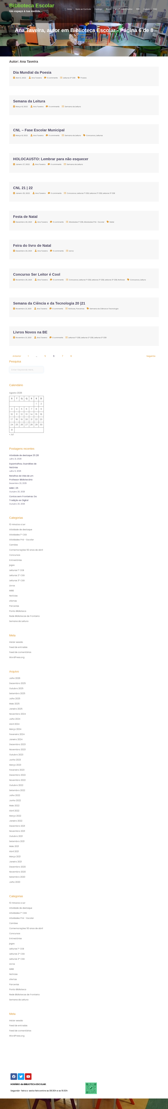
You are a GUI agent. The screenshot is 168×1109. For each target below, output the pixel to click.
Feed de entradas (18, 647)
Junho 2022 (15, 800)
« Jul (11, 434)
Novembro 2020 (17, 871)
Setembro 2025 (17, 693)
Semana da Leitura (29, 101)
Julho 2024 (14, 718)
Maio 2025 (14, 703)
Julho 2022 (14, 795)
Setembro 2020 (17, 876)
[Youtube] (28, 1076)
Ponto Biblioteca (17, 611)
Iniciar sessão (16, 642)
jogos (12, 565)
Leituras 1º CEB (83, 193)
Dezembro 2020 (17, 866)
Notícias (121, 280)
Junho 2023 (15, 759)
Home (84, 37)
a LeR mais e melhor (124, 9)
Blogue (109, 9)
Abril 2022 (14, 810)
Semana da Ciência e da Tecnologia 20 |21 (49, 303)
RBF (138, 9)
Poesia (83, 78)
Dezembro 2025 (17, 683)
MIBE (11, 590)
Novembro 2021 (17, 831)
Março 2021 (15, 856)
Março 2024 (15, 729)
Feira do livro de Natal (32, 246)
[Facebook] (13, 1076)
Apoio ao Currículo (83, 9)
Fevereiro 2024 (17, 734)
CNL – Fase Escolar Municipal (39, 130)
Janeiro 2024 (16, 739)
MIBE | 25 (13, 488)
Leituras (99, 135)
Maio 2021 (14, 846)
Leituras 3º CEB (69, 78)
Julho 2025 (14, 698)
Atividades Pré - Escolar (94, 222)
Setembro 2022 (17, 790)
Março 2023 (15, 764)
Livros (71, 251)
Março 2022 (15, 815)
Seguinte (150, 356)
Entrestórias (15, 560)
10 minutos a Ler (17, 524)
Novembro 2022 (17, 780)
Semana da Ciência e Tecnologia (104, 308)
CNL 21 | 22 (23, 188)
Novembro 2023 (17, 749)
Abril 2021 (14, 851)
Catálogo (98, 9)
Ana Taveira (37, 78)
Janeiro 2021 (15, 861)
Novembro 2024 (17, 713)
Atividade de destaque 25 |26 (24, 455)
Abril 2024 (14, 724)
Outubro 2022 (16, 785)
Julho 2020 (14, 882)
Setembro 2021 (17, 841)
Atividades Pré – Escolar (21, 539)
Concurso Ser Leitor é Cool (36, 274)
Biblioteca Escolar (31, 5)
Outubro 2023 (16, 754)
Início (69, 9)
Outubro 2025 (16, 688)
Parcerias (80, 308)
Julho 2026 (14, 678)
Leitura (143, 280)
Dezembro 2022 (17, 774)
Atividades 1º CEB (76, 222)
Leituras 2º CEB (96, 193)
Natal (112, 222)
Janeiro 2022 (15, 820)
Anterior (17, 356)
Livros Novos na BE (30, 332)
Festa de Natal (25, 217)
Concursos (90, 135)
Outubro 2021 (16, 836)
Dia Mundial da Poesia (32, 72)
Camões (13, 544)
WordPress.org (16, 657)
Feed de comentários (20, 652)
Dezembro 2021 (17, 825)
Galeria (147, 9)
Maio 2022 (14, 805)
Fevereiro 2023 (16, 769)
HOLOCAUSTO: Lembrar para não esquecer (50, 159)
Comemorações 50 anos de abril (26, 549)
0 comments (52, 78)
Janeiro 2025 (15, 708)
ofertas (13, 600)
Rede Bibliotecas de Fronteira (24, 616)
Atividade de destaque (20, 529)
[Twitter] (21, 1076)
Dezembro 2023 (17, 744)
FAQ (155, 9)
